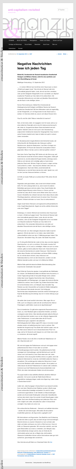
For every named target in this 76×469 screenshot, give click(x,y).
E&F (31, 54)
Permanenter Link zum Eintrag (25, 456)
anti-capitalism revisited (24, 10)
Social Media (28, 44)
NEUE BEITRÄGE (22, 40)
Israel (48, 454)
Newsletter (37, 44)
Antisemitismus (31, 454)
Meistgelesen (33, 40)
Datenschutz (28, 462)
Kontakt (20, 48)
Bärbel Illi (19, 452)
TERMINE (11, 40)
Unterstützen (12, 48)
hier (51, 442)
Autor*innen (46, 44)
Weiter (65, 54)
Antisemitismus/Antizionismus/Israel (46, 451)
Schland (46, 452)
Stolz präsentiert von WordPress (42, 462)
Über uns (54, 44)
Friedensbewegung (28, 452)
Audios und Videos (45, 40)
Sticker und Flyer (57, 40)
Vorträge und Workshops (15, 44)
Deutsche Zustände (41, 454)
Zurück (59, 54)
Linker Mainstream (38, 452)
